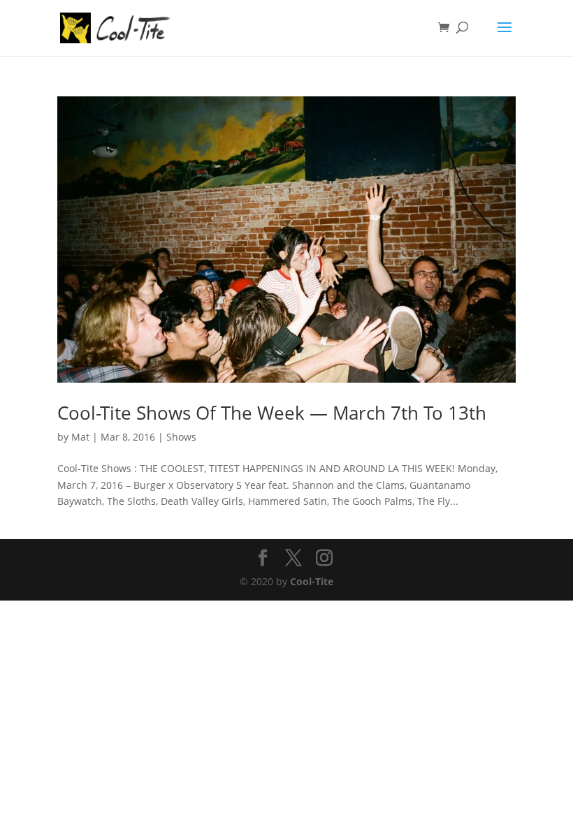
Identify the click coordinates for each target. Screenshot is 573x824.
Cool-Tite (311, 581)
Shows (181, 436)
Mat (80, 436)
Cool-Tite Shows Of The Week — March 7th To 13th (271, 412)
